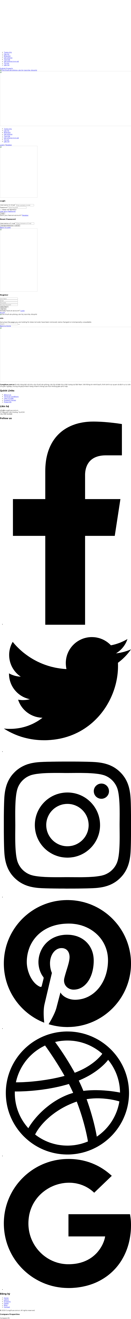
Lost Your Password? (8, 211)
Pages (6, 1303)
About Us (7, 395)
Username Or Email (7, 205)
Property (7, 1302)
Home (6, 1298)
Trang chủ (8, 52)
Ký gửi (2, 312)
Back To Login (5, 227)
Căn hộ (6, 54)
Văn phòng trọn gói (11, 61)
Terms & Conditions (11, 397)
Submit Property (6, 68)
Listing (6, 1300)
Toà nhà (7, 60)
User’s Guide (9, 398)
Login (2, 145)
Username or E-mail (7, 223)
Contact (7, 1307)
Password (3, 207)
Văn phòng (8, 58)
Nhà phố (7, 56)
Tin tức (6, 63)
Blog (5, 1305)
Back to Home (5, 326)
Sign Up (3, 309)
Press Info (7, 402)
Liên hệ (6, 65)
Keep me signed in (9, 209)
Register (8, 145)
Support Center (10, 400)
